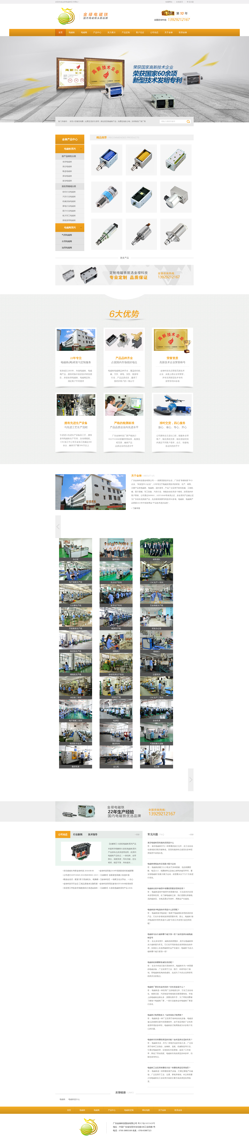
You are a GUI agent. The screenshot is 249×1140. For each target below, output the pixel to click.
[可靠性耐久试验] (156, 732)
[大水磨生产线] (75, 594)
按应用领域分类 (69, 186)
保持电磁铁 (67, 162)
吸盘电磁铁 (67, 171)
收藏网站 (168, 2)
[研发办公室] (156, 617)
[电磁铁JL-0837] (106, 175)
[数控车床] (75, 755)
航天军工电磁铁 (69, 215)
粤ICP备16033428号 (146, 1123)
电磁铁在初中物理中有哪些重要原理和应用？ (166, 888)
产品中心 (112, 1110)
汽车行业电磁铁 (69, 196)
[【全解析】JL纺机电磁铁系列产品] (81, 860)
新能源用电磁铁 (69, 220)
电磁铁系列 (70, 149)
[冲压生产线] (116, 685)
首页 (69, 1110)
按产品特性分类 (69, 156)
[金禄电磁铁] (69, 24)
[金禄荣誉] (124, 79)
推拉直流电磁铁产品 (108, 121)
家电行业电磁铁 (69, 206)
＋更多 (137, 835)
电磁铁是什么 (74, 1099)
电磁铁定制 (129, 1110)
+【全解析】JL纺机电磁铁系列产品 (113, 888)
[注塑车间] (156, 663)
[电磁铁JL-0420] (141, 175)
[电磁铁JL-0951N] (176, 175)
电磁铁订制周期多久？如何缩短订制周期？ (165, 1015)
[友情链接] (56, 1099)
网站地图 (146, 1110)
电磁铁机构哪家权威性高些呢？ (161, 962)
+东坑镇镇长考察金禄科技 (73, 871)
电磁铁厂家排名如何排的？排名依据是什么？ (166, 987)
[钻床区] (116, 709)
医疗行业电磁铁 (69, 211)
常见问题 (190, 2)
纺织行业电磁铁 (69, 192)
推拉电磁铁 (67, 166)
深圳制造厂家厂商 (139, 121)
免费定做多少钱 (124, 121)
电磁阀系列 (70, 227)
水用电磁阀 (67, 241)
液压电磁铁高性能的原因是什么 (161, 843)
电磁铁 (62, 1099)
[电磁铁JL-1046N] (141, 212)
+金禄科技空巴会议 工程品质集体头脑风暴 (80, 884)
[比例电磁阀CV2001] (176, 212)
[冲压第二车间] (75, 686)
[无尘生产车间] (116, 571)
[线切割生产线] (75, 639)
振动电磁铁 (67, 181)
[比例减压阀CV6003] (106, 249)
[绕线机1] (156, 640)
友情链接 (124, 1092)
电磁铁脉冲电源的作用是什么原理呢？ (163, 910)
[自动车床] (156, 709)
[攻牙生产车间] (116, 594)
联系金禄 (178, 1110)
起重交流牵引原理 (92, 121)
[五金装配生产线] (156, 594)
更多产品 (124, 258)
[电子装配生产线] (75, 570)
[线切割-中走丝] (75, 732)
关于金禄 (142, 475)
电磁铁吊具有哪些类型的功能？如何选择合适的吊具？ (170, 1040)
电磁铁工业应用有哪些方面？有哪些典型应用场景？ (169, 1068)
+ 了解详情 (135, 508)
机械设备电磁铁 (69, 201)
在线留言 (179, 2)
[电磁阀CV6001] (141, 249)
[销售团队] (156, 548)
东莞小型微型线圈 (76, 121)
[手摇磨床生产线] (75, 617)
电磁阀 (96, 1110)
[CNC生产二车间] (156, 686)
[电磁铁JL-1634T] (106, 212)
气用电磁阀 (67, 235)
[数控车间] (116, 732)
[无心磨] (156, 755)
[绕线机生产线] (75, 663)
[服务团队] (116, 548)
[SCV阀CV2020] (176, 249)
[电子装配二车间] (75, 709)
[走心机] (116, 755)
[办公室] (75, 548)
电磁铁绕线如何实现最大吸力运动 (162, 864)
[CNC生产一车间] (156, 571)
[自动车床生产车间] (116, 663)
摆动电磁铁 (67, 176)
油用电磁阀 (67, 248)
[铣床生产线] (116, 617)
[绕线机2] (116, 639)
